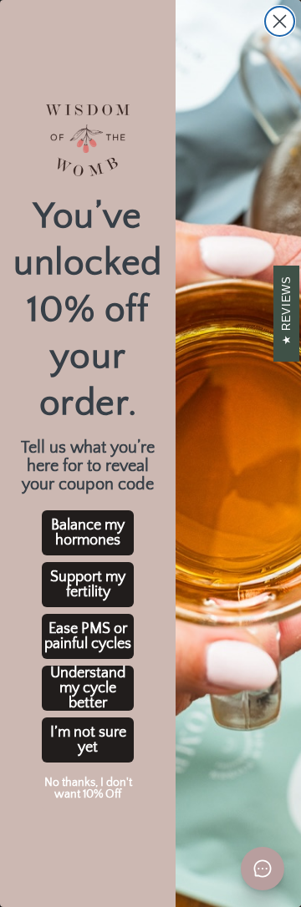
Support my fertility (87, 584)
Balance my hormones (88, 533)
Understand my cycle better (87, 688)
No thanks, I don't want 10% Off (88, 788)
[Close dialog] (279, 21)
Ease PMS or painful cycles (87, 636)
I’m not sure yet (88, 740)
